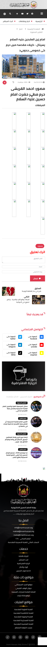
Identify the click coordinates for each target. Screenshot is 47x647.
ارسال (35, 278)
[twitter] (27, 13)
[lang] (4, 13)
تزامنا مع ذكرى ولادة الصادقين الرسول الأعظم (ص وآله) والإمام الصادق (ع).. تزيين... (16, 439)
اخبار (20, 29)
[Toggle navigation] (42, 13)
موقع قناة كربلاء (23, 595)
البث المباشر (23, 559)
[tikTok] (7, 637)
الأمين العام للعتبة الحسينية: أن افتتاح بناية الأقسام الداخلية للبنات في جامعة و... (15, 424)
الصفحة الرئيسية (33, 29)
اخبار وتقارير (22, 418)
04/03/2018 (38, 82)
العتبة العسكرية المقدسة (23, 620)
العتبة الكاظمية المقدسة (23, 613)
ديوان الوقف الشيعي (24, 588)
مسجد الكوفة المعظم (23, 627)
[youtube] (22, 13)
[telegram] (20, 637)
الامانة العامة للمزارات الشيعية (24, 592)
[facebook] (32, 13)
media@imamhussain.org (24, 535)
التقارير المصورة (36, 32)
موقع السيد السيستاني (23, 584)
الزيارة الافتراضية (23, 563)
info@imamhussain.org (23, 527)
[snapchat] (14, 637)
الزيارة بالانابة (23, 556)
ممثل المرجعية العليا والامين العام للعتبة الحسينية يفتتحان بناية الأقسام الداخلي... (15, 408)
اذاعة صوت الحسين (23, 570)
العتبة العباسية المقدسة (23, 624)
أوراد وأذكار (23, 567)
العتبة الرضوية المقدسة (23, 616)
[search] (10, 13)
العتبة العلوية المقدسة (23, 609)
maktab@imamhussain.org (23, 531)
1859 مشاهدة (23, 82)
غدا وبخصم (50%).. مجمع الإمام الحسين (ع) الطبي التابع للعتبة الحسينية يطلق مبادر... (17, 455)
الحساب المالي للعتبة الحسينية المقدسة (23, 542)
